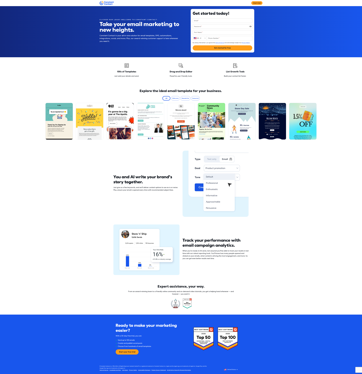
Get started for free (222, 48)
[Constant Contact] (107, 3)
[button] (166, 98)
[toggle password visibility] (250, 26)
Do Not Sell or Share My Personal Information (179, 370)
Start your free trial (127, 352)
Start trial (257, 3)
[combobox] (200, 38)
